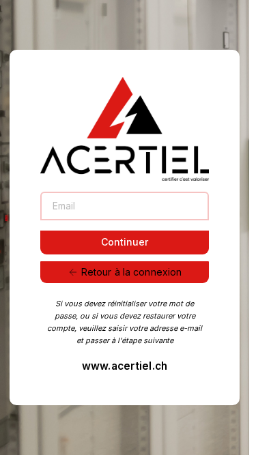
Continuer (124, 242)
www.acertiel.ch (124, 365)
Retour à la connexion (131, 272)
